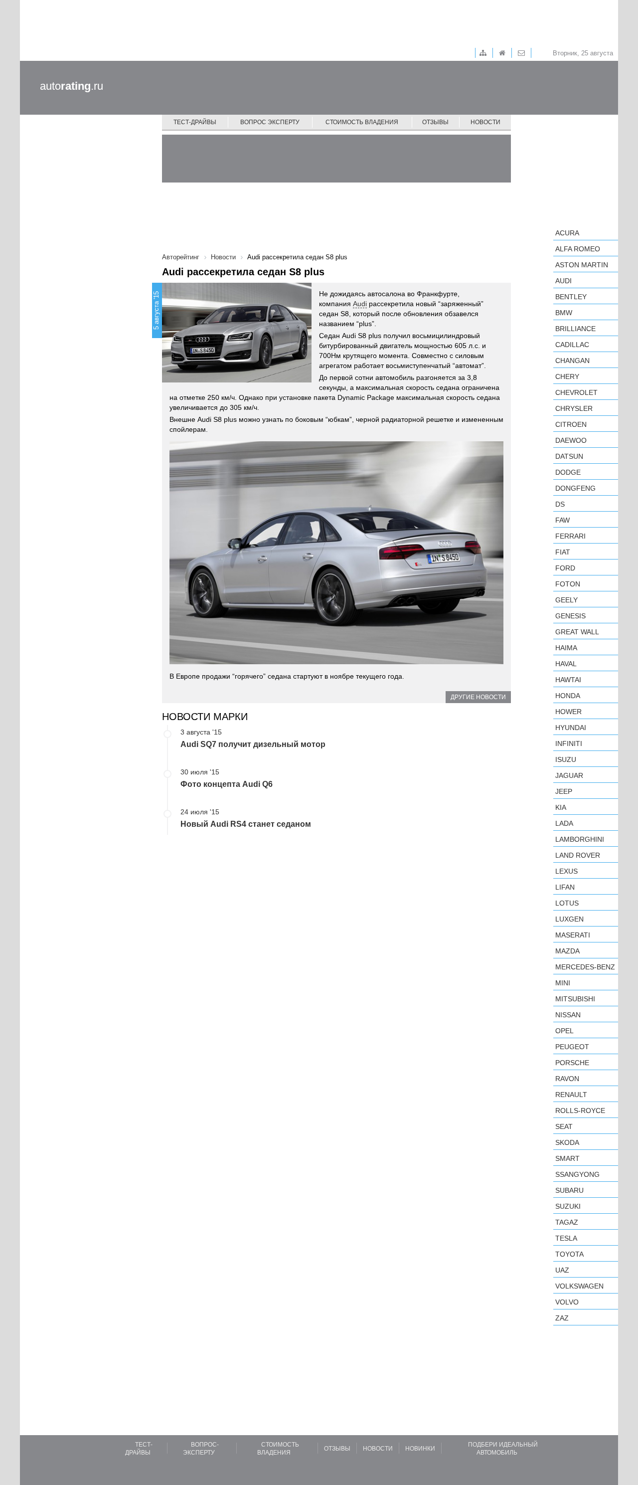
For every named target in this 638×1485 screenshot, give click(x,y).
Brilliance (575, 329)
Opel (564, 1031)
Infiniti (568, 743)
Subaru (569, 1190)
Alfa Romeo (577, 249)
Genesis (570, 616)
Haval (566, 664)
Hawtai (568, 680)
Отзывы (435, 122)
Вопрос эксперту (270, 122)
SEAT (564, 1126)
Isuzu (565, 759)
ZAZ (562, 1318)
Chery (567, 376)
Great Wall (577, 632)
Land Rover (577, 855)
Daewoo (571, 440)
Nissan (568, 1015)
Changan (572, 361)
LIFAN (565, 887)
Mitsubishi (575, 999)
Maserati (572, 935)
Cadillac (572, 345)
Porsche (572, 1063)
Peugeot (572, 1047)
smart (567, 1158)
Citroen (571, 424)
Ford (565, 568)
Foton (567, 584)
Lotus (567, 903)
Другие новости (478, 697)
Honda (567, 696)
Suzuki (568, 1206)
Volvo (567, 1302)
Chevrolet (576, 392)
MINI (562, 983)
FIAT (562, 552)
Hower (568, 712)
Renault (571, 1095)
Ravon (567, 1079)
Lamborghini (579, 839)
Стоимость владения (361, 122)
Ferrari (570, 536)
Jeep (563, 791)
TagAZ (566, 1222)
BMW (563, 313)
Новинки (420, 1448)
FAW (562, 520)
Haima (566, 648)
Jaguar (569, 775)
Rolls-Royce (580, 1110)
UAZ (562, 1270)
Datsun (569, 456)
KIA (560, 807)
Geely (566, 600)
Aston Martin (581, 265)
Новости (485, 122)
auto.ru (71, 86)
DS (560, 504)
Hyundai (570, 728)
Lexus (566, 871)
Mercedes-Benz (585, 967)
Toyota (569, 1254)
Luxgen (569, 919)
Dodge (568, 472)
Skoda (567, 1142)
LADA (564, 823)
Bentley (571, 297)
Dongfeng (575, 488)
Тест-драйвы (194, 122)
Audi (360, 304)
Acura (567, 233)
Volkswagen (579, 1286)
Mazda (567, 951)
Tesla (566, 1238)
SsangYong (577, 1174)
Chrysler (574, 408)
